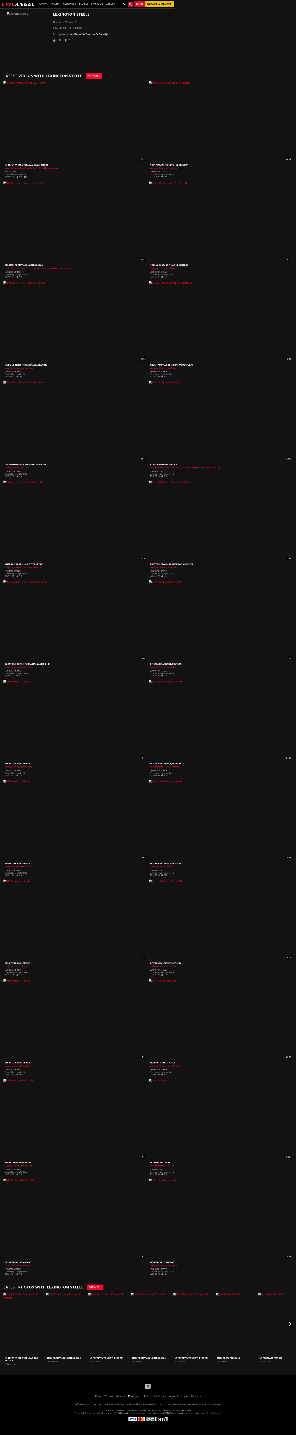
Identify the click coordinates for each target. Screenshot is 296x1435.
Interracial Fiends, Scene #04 (166, 664)
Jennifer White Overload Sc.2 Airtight (89, 34)
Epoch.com (89, 1413)
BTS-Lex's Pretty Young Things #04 (24, 265)
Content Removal (214, 1413)
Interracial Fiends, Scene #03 (166, 763)
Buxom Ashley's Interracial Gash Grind (27, 664)
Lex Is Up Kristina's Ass (162, 1262)
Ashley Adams (172, 468)
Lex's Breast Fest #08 (228, 1358)
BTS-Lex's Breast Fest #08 (163, 464)
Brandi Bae (196, 468)
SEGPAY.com (171, 1413)
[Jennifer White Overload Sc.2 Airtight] (24, 1324)
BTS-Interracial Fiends (17, 763)
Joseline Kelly (172, 667)
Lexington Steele (12, 168)
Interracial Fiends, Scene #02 (166, 863)
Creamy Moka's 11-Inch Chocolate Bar (171, 365)
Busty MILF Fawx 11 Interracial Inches (171, 564)
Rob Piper (24, 168)
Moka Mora (64, 268)
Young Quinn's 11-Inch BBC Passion (169, 165)
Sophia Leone (26, 268)
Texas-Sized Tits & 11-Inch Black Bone (25, 464)
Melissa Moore (172, 966)
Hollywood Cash (51, 168)
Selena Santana (172, 767)
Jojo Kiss (169, 866)
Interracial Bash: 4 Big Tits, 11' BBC (24, 564)
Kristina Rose (171, 1265)
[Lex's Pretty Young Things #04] (67, 1324)
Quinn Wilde (171, 168)
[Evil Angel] (18, 4)
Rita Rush (170, 1166)
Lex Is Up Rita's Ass (160, 1162)
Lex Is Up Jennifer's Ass (162, 1063)
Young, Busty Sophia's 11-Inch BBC (169, 265)
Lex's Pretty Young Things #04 (64, 1358)
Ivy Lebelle (206, 468)
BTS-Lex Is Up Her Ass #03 (18, 1162)
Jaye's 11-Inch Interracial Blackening (26, 365)
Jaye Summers (39, 268)
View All (94, 75)
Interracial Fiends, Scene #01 (166, 963)
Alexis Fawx (184, 468)
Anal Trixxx (10, 172)
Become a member (159, 4)
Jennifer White (36, 168)
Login (139, 4)
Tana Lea (24, 468)
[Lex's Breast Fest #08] (236, 1324)
